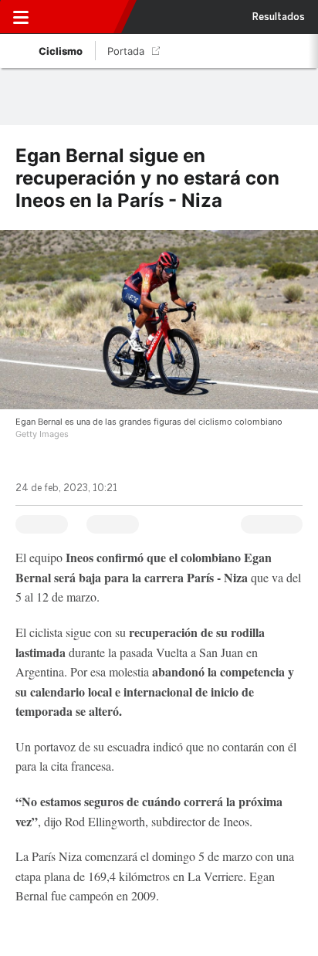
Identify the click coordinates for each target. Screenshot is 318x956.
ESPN (82, 17)
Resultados (278, 17)
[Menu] (21, 17)
